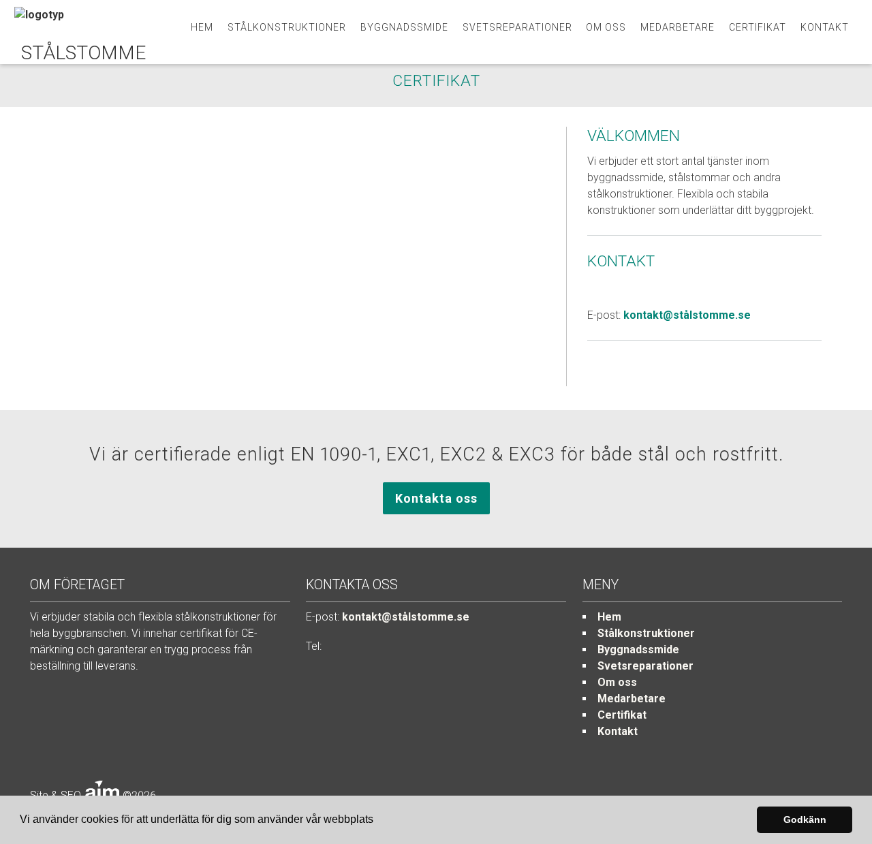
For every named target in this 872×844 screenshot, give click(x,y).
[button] (378, 821)
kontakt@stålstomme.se (687, 315)
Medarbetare (677, 27)
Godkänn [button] (804, 819)
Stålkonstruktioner (287, 27)
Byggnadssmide (404, 27)
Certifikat (757, 27)
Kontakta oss (436, 498)
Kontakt (824, 27)
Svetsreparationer (517, 27)
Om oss (606, 27)
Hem (202, 27)
